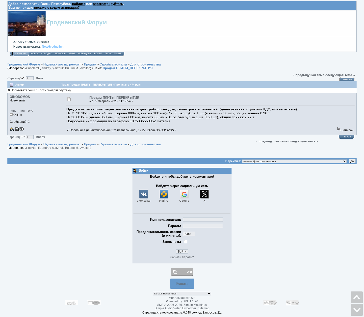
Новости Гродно (41, 53)
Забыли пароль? (182, 257)
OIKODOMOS (20, 97)
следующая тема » (340, 75)
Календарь (84, 53)
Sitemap (203, 308)
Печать (347, 79)
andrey (46, 68)
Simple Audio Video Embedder (175, 308)
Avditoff (85, 68)
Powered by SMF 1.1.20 (182, 301)
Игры (72, 53)
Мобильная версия (182, 298)
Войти (98, 53)
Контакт (182, 283)
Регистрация (113, 53)
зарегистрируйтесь (108, 4)
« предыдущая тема (308, 75)
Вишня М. (72, 68)
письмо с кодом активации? (57, 7)
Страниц (14, 78)
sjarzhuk (58, 68)
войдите (78, 4)
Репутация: (18, 111)
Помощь (60, 53)
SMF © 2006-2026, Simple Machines (182, 305)
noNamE (34, 68)
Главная (20, 53)
